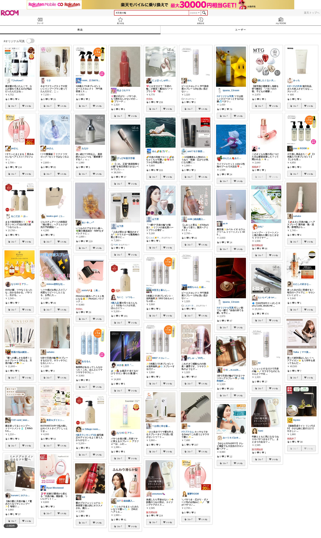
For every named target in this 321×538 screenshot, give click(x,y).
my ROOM (281, 20)
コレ (13, 106)
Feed (40, 20)
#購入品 (115, 303)
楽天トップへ (312, 12)
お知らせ (200, 20)
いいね (28, 106)
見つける (120, 20)
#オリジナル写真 (225, 96)
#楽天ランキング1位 (86, 435)
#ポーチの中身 (294, 86)
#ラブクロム (187, 431)
